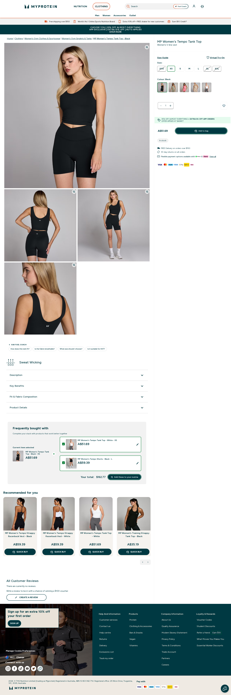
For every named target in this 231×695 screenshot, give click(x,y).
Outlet (132, 15)
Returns (103, 639)
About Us (166, 620)
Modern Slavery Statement (174, 633)
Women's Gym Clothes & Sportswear (42, 38)
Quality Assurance (170, 626)
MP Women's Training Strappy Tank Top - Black (133, 534)
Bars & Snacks (136, 633)
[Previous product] (142, 562)
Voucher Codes (204, 620)
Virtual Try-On (217, 58)
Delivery (103, 645)
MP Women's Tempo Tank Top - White (95, 534)
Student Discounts (206, 626)
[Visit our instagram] (8, 668)
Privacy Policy (168, 639)
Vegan (132, 639)
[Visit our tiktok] (21, 668)
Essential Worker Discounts (210, 645)
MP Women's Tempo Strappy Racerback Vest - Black (20, 534)
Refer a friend (209, 633)
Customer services (108, 620)
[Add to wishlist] (224, 105)
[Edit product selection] (137, 444)
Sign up (14, 623)
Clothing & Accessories (140, 626)
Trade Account (169, 652)
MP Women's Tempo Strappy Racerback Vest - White (58, 534)
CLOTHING (101, 6)
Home (10, 38)
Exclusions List (106, 652)
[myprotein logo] (41, 6)
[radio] (161, 69)
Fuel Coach (182, 6)
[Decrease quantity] (161, 106)
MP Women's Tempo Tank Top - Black (111, 38)
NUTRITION (80, 6)
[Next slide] (150, 532)
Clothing (19, 38)
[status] (166, 106)
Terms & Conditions (171, 645)
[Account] (194, 6)
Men (97, 15)
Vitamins (133, 645)
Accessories (119, 15)
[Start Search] (128, 6)
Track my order (106, 658)
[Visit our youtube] (27, 668)
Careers (165, 665)
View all (212, 156)
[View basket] (202, 6)
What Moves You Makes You (210, 639)
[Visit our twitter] (33, 668)
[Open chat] (40, 668)
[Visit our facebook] (14, 668)
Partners (166, 658)
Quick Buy (22, 552)
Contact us (104, 626)
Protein (132, 620)
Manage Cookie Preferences (20, 651)
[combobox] (157, 6)
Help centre (105, 633)
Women (106, 15)
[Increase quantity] (170, 106)
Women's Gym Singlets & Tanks (77, 38)
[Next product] (148, 562)
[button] (225, 688)
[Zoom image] (147, 47)
